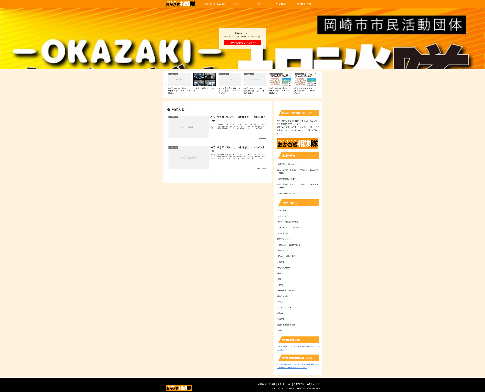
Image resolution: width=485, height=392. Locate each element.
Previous (165, 84)
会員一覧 (281, 384)
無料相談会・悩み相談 (266, 384)
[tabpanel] (171, 83)
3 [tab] (246, 99)
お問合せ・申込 (313, 384)
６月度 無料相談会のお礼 (287, 164)
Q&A (289, 384)
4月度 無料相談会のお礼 (287, 179)
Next (320, 84)
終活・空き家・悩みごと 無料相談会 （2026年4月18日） (297, 186)
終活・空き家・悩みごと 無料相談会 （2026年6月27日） (297, 171)
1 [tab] (238, 99)
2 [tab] (242, 99)
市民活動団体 (299, 384)
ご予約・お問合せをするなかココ (242, 43)
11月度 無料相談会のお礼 (287, 193)
